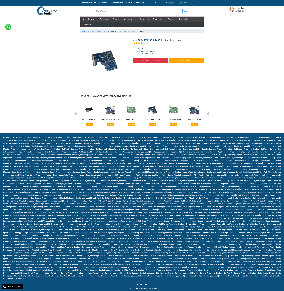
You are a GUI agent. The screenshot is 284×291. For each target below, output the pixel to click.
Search (185, 11)
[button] (76, 113)
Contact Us (183, 3)
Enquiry (195, 3)
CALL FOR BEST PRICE (151, 61)
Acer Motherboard (95, 31)
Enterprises (184, 19)
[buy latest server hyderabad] (146, 284)
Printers (171, 19)
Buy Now (89, 124)
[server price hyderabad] (141, 284)
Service (158, 3)
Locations (170, 3)
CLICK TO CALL (14, 286)
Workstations (130, 19)
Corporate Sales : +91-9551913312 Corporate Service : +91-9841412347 (113, 3)
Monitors (144, 19)
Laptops (92, 19)
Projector (86, 24)
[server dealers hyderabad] (138, 284)
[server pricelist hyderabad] (143, 284)
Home (84, 31)
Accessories (158, 19)
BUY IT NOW (186, 61)
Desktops (104, 19)
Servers (116, 19)
